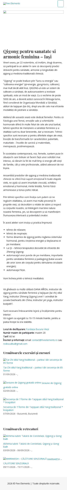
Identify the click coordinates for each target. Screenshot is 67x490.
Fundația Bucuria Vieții (37, 329)
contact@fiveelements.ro (45, 340)
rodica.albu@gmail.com (15, 343)
